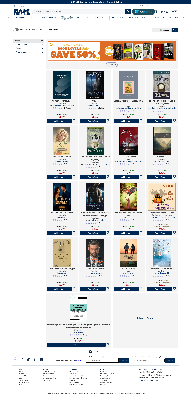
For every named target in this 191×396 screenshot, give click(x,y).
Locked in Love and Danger (62, 268)
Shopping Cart (105, 378)
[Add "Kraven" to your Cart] (95, 121)
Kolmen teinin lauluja (62, 100)
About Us (72, 374)
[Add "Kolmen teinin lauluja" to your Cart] (61, 121)
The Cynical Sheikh (95, 268)
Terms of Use (118, 393)
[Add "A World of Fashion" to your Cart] (61, 177)
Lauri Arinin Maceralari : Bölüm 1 (128, 102)
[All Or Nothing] (128, 253)
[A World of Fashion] (61, 141)
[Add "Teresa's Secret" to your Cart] (128, 177)
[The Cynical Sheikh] (95, 253)
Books (21, 372)
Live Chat (79, 360)
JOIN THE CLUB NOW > (150, 380)
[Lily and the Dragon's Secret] (128, 197)
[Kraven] (95, 85)
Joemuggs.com (107, 393)
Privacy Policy (140, 393)
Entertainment (24, 382)
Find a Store (73, 372)
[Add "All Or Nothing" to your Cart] (128, 289)
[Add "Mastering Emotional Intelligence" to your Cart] (78, 345)
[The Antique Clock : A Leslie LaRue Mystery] (162, 85)
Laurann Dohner (96, 105)
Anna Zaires (92, 220)
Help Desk (103, 372)
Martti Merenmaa (68, 105)
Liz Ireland (171, 217)
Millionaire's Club (169, 6)
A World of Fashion (61, 156)
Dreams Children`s (136, 108)
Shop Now (111, 65)
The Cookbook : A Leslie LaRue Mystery (95, 158)
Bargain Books (24, 380)
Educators (120, 6)
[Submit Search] (128, 11)
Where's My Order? (107, 382)
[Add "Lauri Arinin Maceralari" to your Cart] (128, 121)
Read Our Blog (74, 382)
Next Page (145, 320)
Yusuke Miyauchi (163, 273)
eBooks (21, 374)
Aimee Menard (62, 161)
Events (132, 6)
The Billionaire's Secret (62, 212)
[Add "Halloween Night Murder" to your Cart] (162, 233)
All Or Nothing (128, 268)
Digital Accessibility (76, 384)
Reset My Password (107, 376)
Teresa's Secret (128, 156)
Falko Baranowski (122, 108)
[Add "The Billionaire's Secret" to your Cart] (61, 233)
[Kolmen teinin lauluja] (61, 85)
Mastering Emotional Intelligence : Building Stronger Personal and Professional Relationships (78, 326)
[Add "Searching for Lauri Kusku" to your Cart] (162, 289)
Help (156, 6)
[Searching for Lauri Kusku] (162, 253)
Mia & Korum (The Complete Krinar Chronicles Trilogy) (95, 214)
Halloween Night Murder (162, 212)
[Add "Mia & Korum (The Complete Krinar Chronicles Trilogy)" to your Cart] (95, 233)
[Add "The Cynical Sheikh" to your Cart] (95, 289)
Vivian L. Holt (129, 273)
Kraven (95, 100)
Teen (21, 378)
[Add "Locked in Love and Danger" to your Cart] (61, 289)
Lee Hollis (163, 217)
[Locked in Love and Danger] (61, 253)
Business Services (49, 376)
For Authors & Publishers (78, 378)
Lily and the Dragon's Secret (128, 212)
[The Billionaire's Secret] (61, 197)
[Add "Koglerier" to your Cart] (162, 177)
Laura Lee (62, 217)
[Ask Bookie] (143, 12)
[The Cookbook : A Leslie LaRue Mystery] (95, 141)
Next (99, 352)
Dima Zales (100, 220)
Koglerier (161, 156)
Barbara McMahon (96, 273)
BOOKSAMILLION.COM (92, 393)
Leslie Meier (155, 217)
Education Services (49, 378)
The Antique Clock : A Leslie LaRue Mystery (162, 102)
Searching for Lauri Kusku (162, 268)
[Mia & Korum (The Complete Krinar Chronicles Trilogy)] (95, 197)
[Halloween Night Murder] (162, 197)
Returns (103, 384)
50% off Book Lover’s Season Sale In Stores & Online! (97, 2)
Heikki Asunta (56, 105)
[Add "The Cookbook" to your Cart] (95, 177)
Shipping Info (104, 380)
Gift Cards (144, 6)
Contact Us (73, 380)
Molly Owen (154, 108)
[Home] (21, 12)
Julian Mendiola (122, 161)
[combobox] (83, 11)
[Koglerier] (162, 141)
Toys (20, 384)
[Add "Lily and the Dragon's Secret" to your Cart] (128, 233)
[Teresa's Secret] (128, 141)
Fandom (22, 387)
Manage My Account (107, 374)
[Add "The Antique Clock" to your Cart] (162, 121)
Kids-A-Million (24, 376)
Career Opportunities (76, 376)
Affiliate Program (49, 374)
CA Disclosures (129, 393)
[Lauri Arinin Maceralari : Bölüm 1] (128, 85)
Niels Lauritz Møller (163, 161)
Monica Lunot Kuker (135, 161)
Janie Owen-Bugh (165, 108)
